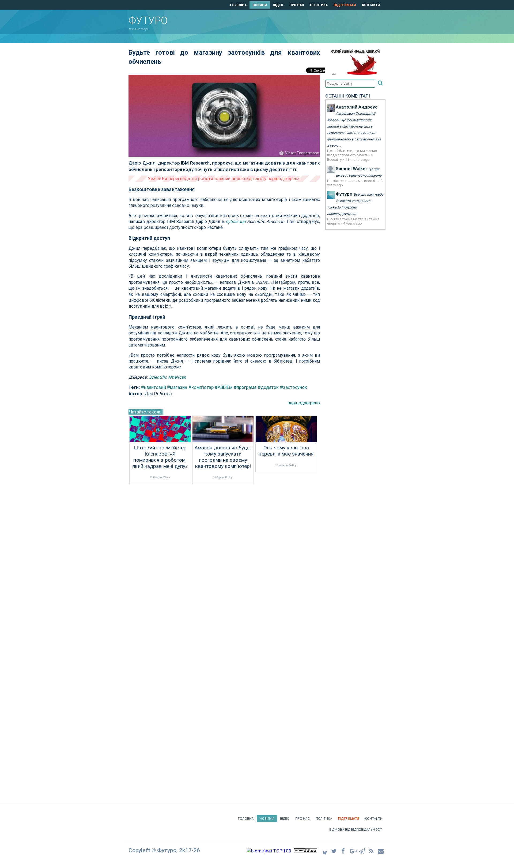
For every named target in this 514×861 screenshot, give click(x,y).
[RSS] (371, 851)
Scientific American (167, 377)
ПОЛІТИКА (319, 5)
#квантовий (153, 387)
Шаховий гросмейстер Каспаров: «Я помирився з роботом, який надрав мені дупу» (160, 457)
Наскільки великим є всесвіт (352, 180)
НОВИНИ (259, 5)
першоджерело (304, 402)
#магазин (177, 387)
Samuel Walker (351, 168)
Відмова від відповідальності (356, 830)
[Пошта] (381, 851)
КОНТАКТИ (371, 5)
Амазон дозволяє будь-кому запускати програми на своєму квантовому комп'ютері (223, 457)
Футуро (344, 194)
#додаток (268, 387)
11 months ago (357, 159)
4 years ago (352, 223)
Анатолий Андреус (357, 107)
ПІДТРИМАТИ (345, 5)
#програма (245, 387)
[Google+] (352, 851)
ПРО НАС (296, 5)
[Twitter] (334, 851)
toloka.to (334, 207)
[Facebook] (343, 851)
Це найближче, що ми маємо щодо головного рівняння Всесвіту (352, 155)
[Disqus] (224, 557)
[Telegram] (362, 851)
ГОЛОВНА (238, 5)
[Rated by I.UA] (305, 850)
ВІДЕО (278, 5)
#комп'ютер (201, 387)
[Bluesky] (324, 851)
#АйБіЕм (224, 387)
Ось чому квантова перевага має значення (286, 451)
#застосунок (293, 387)
